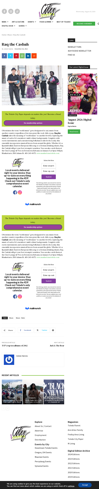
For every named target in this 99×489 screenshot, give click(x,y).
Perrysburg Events (43, 461)
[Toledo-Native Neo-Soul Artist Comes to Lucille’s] (33, 392)
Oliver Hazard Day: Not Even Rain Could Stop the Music (12, 401)
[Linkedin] (28, 55)
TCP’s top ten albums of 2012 (15, 345)
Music (10, 35)
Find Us (71, 54)
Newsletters (74, 47)
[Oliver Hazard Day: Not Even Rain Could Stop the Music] (12, 392)
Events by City (42, 444)
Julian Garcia (8, 49)
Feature (12, 398)
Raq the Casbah (19, 35)
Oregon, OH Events (43, 452)
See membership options (33, 123)
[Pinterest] (16, 55)
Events (33, 398)
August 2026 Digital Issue (79, 121)
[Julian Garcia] (9, 360)
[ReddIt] (34, 55)
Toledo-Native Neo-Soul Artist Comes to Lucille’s (33, 401)
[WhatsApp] (22, 55)
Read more (74, 131)
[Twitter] (10, 55)
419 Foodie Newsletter (79, 50)
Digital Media (72, 126)
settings (71, 486)
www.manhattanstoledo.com (47, 153)
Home (4, 35)
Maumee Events (42, 457)
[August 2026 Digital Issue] (82, 94)
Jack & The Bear (57, 345)
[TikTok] (17, 11)
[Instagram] (10, 11)
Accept (85, 485)
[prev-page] (3, 408)
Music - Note (20, 318)
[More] (53, 330)
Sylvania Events (41, 466)
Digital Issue (72, 115)
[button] (98, 23)
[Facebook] (4, 11)
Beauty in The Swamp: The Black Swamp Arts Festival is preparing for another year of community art (54, 399)
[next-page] (7, 408)
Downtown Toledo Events (46, 448)
